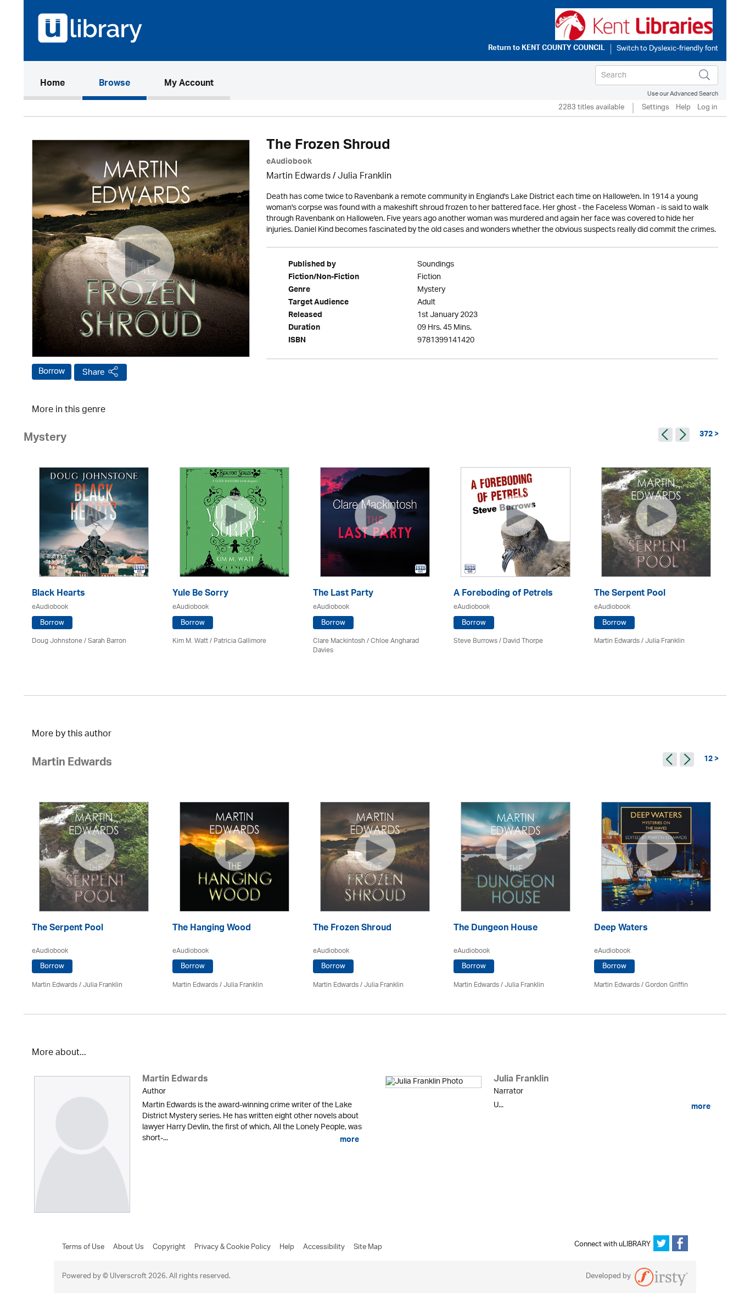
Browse (114, 84)
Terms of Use (83, 1247)
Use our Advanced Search (682, 94)
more (348, 1139)
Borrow (51, 371)
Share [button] (93, 372)
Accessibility (324, 1247)
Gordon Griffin (666, 985)
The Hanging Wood (211, 929)
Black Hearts (58, 594)
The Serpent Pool (629, 594)
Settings (655, 108)
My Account (189, 84)
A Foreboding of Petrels (503, 594)
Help (683, 108)
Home (60, 84)
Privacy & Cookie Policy (232, 1247)
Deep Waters (621, 929)
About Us (128, 1247)
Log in (707, 108)
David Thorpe (523, 641)
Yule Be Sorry (200, 594)
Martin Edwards (298, 177)
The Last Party (343, 594)
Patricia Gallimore (240, 641)
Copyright (169, 1247)
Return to (546, 49)
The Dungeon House (496, 929)
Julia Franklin (364, 177)
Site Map (368, 1247)
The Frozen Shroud (352, 929)
